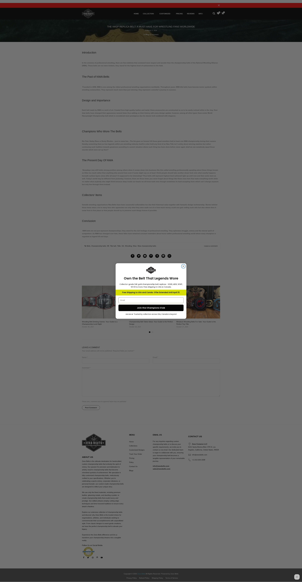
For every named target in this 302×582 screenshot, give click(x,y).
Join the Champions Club (151, 307)
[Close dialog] (183, 266)
